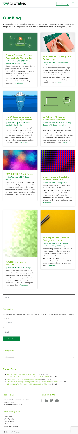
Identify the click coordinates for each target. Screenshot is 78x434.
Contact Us (61, 4)
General (8, 179)
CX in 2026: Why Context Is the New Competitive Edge (27, 384)
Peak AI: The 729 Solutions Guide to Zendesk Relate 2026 (28, 377)
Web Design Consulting (20, 63)
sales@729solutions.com (13, 404)
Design (8, 63)
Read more (19, 83)
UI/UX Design (61, 246)
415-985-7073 (9, 402)
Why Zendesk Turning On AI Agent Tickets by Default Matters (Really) (32, 382)
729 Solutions (14, 3)
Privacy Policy (9, 421)
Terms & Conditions (11, 426)
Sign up (11, 339)
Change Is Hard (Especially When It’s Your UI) (23, 379)
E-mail (4, 328)
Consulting (67, 123)
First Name (6, 318)
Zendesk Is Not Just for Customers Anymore (23, 374)
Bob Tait (11, 61)
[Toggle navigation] (73, 3)
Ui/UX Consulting (49, 246)
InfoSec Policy (9, 424)
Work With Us (9, 419)
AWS (27, 61)
